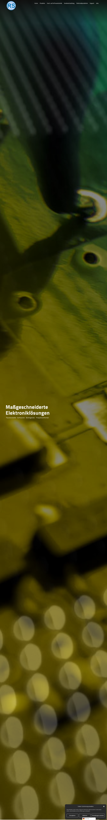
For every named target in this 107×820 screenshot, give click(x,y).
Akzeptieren (72, 815)
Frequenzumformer (42, 418)
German (87, 818)
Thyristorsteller (11, 418)
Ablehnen (84, 815)
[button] (104, 806)
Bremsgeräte (30, 418)
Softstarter (21, 418)
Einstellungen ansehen (98, 815)
